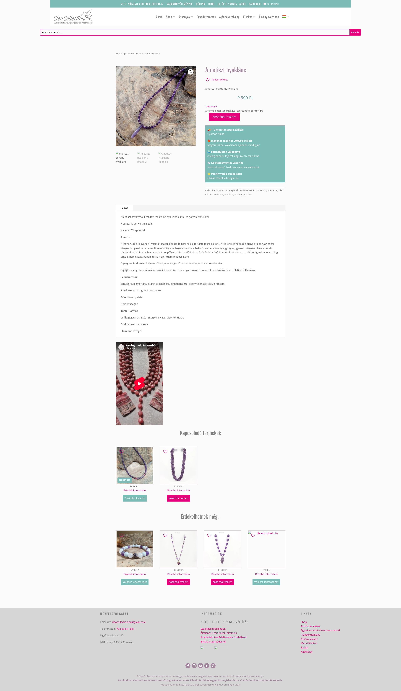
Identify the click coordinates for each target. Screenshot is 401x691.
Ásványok (184, 16)
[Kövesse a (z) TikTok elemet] (206, 665)
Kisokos (247, 16)
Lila (138, 53)
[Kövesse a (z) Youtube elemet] (200, 665)
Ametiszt (261, 190)
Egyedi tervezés (206, 16)
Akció (159, 16)
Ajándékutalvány (229, 16)
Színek (131, 53)
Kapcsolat (255, 4)
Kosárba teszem (224, 117)
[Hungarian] (286, 16)
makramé (218, 194)
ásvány (238, 194)
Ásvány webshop (269, 16)
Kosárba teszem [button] (178, 498)
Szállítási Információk (213, 628)
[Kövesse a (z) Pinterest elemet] (213, 665)
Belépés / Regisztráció (231, 4)
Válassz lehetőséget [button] (135, 582)
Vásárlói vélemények (180, 4)
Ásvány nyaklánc (248, 190)
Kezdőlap (121, 53)
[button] (190, 72)
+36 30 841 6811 (126, 628)
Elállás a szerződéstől (213, 641)
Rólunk (200, 4)
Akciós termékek (310, 626)
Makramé (272, 190)
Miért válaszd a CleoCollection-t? (142, 4)
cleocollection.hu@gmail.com (129, 622)
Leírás (124, 208)
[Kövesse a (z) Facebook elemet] (187, 665)
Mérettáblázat (309, 643)
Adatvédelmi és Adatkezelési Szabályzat (223, 637)
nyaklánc (247, 194)
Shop (169, 16)
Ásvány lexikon (309, 639)
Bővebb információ (134, 490)
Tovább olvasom (134, 498)
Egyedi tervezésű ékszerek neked (320, 630)
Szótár (304, 647)
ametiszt (229, 194)
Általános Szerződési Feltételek (218, 633)
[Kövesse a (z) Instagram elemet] (194, 665)
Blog (211, 4)
